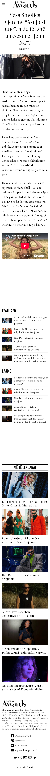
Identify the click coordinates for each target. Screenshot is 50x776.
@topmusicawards (23, 735)
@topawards (20, 740)
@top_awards (21, 745)
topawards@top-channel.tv (27, 750)
